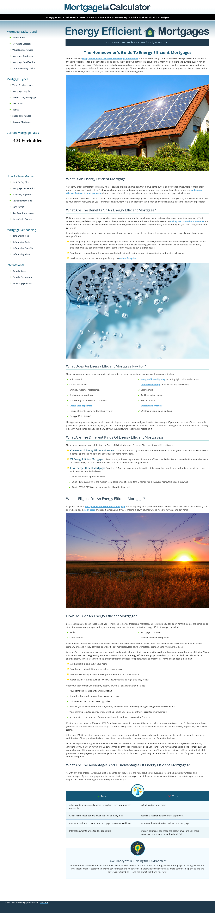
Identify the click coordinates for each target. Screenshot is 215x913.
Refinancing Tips (20, 235)
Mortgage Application (23, 56)
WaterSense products (151, 405)
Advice (134, 17)
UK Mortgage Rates (22, 283)
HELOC (15, 109)
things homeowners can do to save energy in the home (110, 58)
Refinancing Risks (21, 254)
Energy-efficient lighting (153, 379)
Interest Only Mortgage (24, 97)
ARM (91, 17)
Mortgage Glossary (21, 43)
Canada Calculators (22, 277)
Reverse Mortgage (21, 122)
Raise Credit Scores (22, 219)
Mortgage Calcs (53, 17)
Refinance (70, 17)
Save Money (121, 17)
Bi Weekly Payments (22, 194)
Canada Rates (19, 271)
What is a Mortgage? (22, 49)
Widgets (165, 17)
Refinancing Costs (21, 242)
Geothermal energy (150, 384)
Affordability (104, 17)
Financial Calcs (149, 17)
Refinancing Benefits (22, 248)
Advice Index (18, 37)
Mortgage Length (21, 91)
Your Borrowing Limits (23, 68)
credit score (89, 509)
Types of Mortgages (22, 85)
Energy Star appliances (80, 405)
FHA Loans (17, 103)
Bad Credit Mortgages (23, 213)
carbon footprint (127, 258)
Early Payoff (18, 206)
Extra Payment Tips (22, 200)
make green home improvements (187, 221)
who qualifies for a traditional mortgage (105, 506)
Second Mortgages (21, 115)
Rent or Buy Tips (20, 182)
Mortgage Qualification (24, 62)
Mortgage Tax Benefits (23, 188)
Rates (82, 17)
